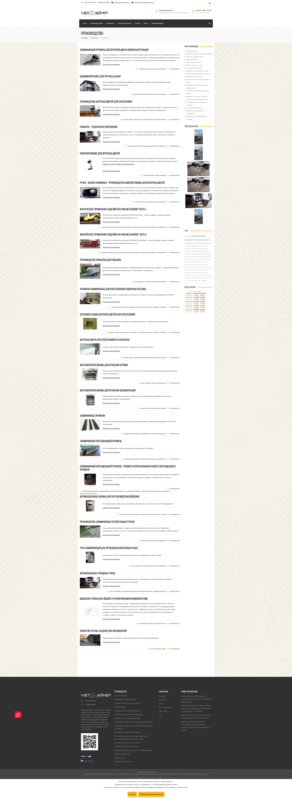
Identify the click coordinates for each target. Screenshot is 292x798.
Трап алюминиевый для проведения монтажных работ (109, 548)
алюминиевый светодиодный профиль (112, 491)
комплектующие (160, 175)
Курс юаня (189, 305)
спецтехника (138, 119)
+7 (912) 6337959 (89, 2)
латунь (188, 280)
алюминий (156, 307)
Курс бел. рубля (189, 301)
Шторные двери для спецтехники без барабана (105, 339)
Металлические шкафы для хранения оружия (104, 365)
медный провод (207, 267)
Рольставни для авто (193, 62)
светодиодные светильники (160, 491)
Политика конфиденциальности (151, 794)
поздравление (203, 280)
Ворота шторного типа (194, 65)
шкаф (142, 383)
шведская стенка (160, 623)
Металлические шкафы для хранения (127, 711)
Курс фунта (189, 299)
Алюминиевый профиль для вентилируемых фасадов (133, 750)
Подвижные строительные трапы (197, 71)
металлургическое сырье (199, 253)
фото (164, 119)
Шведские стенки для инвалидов (125, 746)
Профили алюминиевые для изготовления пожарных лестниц (113, 289)
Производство (174, 69)
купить (163, 514)
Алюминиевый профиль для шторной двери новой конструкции (114, 49)
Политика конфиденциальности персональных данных (146, 778)
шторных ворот (105, 712)
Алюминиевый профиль (194, 108)
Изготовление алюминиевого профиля (127, 732)
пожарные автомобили (149, 227)
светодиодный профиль (148, 459)
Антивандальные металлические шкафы (128, 714)
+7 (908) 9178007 (103, 2)
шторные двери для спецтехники (201, 261)
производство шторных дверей (155, 282)
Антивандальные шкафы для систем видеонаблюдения (109, 496)
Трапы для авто (119, 758)
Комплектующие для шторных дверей (100, 153)
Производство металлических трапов (127, 743)
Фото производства (165, 707)
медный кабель (192, 264)
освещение (93, 493)
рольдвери (162, 332)
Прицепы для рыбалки (194, 76)
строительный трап (149, 540)
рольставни (157, 119)
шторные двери (144, 69)
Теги (160, 715)
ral (151, 434)
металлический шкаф (132, 514)
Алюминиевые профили (92, 415)
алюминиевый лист (199, 267)
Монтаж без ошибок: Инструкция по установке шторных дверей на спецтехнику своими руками (196, 699)
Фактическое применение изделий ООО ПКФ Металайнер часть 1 (113, 209)
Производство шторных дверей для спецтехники (106, 101)
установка (132, 332)
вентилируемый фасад (189, 267)
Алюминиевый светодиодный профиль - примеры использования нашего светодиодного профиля (128, 468)
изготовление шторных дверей (147, 332)
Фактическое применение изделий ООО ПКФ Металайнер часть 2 (113, 234)
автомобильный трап (144, 591)
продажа (196, 243)
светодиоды (146, 491)
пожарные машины (207, 275)
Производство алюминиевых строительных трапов (107, 521)
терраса (163, 94)
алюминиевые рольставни (190, 275)
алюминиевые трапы (88, 727)
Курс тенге (189, 303)
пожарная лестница (135, 307)
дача (157, 94)
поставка (187, 246)
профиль (163, 69)
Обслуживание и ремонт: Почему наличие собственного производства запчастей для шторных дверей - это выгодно (196, 708)
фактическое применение (132, 227)
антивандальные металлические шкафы (95, 724)
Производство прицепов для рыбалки (100, 260)
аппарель (201, 275)
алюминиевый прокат (206, 259)
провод (186, 259)
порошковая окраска (159, 434)
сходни (152, 649)
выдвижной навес (140, 94)
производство (154, 69)
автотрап (117, 591)
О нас (161, 704)
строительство (204, 272)
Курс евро (189, 297)
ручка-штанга (140, 202)
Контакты (162, 696)
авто (164, 649)
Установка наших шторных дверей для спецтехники (107, 314)
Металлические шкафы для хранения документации (108, 390)
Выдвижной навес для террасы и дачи (100, 76)
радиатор (186, 264)
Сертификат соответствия (123, 761)
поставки (191, 259)
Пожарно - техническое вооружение (98, 127)
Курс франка (188, 310)
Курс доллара (189, 295)
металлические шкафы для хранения (94, 722)
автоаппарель (187, 277)
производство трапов (129, 591)
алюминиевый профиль (120, 307)
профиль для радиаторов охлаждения (94, 719)
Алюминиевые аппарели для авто (198, 74)
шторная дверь (151, 202)
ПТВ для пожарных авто (194, 57)
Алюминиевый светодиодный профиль (101, 441)
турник (151, 623)
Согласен (132, 794)
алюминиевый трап (149, 566)
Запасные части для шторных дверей (127, 703)
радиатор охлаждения (189, 261)
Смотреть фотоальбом (111, 64)
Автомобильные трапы (194, 68)
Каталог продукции (121, 696)
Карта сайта (163, 711)
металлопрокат (189, 243)
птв (129, 146)
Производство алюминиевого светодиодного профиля (133, 722)
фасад (192, 280)
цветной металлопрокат (197, 248)
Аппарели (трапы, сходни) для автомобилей (103, 631)
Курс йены (189, 312)
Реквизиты (162, 700)
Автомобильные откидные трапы (97, 573)
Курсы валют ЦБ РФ (195, 291)
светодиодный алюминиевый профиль (94, 717)
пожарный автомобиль (149, 146)
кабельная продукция (206, 243)
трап (133, 566)
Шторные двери (191, 51)
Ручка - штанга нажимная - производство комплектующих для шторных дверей (122, 182)
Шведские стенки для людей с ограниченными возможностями (114, 598)
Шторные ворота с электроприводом (127, 718)
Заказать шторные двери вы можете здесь (118, 164)
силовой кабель (202, 277)
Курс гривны (189, 307)
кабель (200, 251)
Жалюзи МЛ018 (191, 59)
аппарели (158, 649)
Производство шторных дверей (125, 699)
